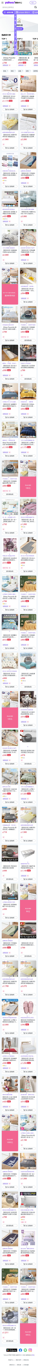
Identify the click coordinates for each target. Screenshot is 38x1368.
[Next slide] (17, 83)
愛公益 (15, 49)
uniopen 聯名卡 (24, 12)
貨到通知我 (28, 340)
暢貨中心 (15, 21)
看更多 (15, 52)
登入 (32, 3)
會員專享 (15, 45)
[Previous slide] (3, 83)
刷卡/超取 (16, 41)
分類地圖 (26, 1365)
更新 (33, 1355)
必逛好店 (15, 37)
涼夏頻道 (15, 33)
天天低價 (15, 29)
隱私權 (19, 1365)
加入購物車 (10, 109)
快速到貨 (15, 25)
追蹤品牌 (19, 29)
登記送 (15, 16)
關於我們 (18, 1360)
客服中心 (11, 1360)
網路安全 (12, 1365)
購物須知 (26, 1360)
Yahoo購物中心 (13, 2)
